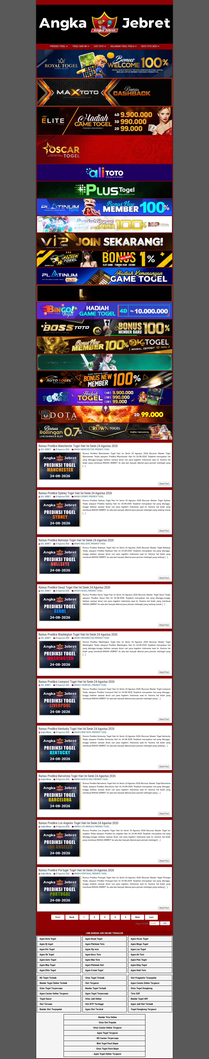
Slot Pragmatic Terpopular (144, 977)
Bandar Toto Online (107, 1017)
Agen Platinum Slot (94, 965)
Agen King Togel (139, 965)
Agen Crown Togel (94, 970)
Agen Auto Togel (48, 959)
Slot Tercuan (46, 1004)
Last (151, 917)
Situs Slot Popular (107, 1022)
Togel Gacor (46, 998)
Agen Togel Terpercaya (96, 993)
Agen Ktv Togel (47, 949)
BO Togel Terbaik (48, 977)
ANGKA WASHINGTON (84, 638)
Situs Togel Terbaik (94, 977)
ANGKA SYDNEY (81, 496)
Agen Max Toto (92, 959)
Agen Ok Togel (47, 954)
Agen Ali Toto (137, 954)
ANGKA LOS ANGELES (84, 826)
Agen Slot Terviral (94, 1009)
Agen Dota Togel (48, 939)
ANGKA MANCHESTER (84, 449)
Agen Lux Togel (138, 949)
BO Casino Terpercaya (107, 1038)
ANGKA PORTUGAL (82, 873)
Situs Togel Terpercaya (51, 988)
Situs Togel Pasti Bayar (107, 1048)
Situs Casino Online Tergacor (107, 1027)
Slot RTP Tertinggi (94, 1004)
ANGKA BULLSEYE (82, 543)
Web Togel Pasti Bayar (107, 1043)
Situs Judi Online (93, 998)
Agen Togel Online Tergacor (107, 1054)
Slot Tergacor (92, 983)
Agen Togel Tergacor (107, 1033)
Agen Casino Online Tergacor (54, 993)
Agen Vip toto (92, 949)
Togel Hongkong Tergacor (144, 1009)
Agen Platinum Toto (94, 944)
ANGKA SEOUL (80, 590)
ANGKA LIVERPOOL (82, 685)
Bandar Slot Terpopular (51, 1009)
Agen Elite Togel (48, 970)
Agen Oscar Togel (139, 939)
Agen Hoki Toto (138, 970)
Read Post (164, 483)
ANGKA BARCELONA (83, 779)
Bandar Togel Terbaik (95, 988)
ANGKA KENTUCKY (82, 732)
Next (137, 917)
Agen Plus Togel (139, 959)
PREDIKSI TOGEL (102, 449)
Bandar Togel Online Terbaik (53, 983)
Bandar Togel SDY (139, 998)
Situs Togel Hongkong (141, 988)
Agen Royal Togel (93, 939)
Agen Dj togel (46, 944)
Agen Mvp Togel (47, 965)
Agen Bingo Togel (139, 944)
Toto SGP (135, 993)
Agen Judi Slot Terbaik (142, 1004)
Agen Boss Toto (93, 954)
